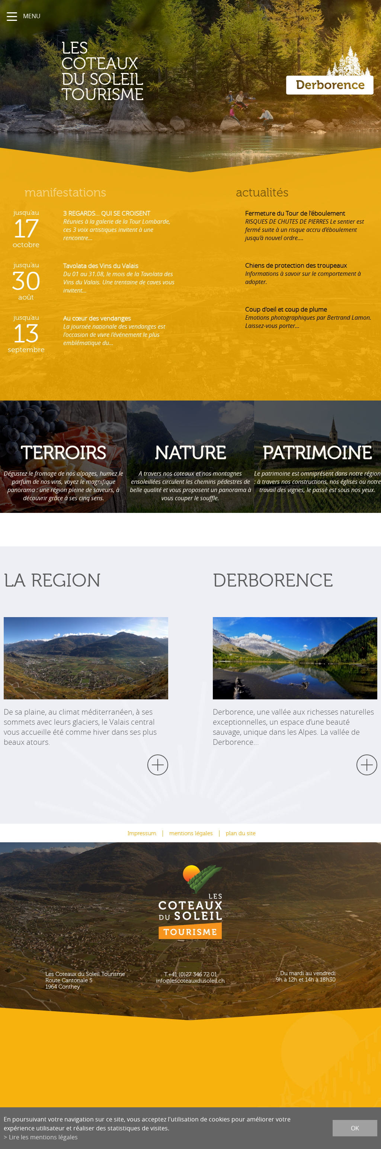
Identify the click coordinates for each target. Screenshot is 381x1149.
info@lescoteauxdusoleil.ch (190, 981)
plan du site (241, 833)
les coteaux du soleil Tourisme (102, 72)
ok (355, 1128)
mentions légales (191, 833)
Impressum (142, 833)
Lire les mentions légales (43, 1137)
